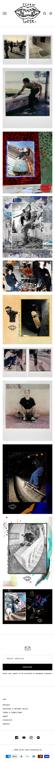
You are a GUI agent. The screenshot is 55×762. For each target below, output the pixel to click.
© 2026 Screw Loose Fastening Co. (27, 750)
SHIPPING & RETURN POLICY (15, 709)
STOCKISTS (7, 720)
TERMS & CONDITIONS (12, 712)
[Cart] (51, 13)
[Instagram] (31, 737)
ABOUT (5, 716)
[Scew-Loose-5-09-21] (27, 376)
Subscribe (27, 667)
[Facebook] (17, 737)
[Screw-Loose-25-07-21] (27, 440)
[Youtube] (24, 737)
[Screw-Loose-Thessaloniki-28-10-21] (27, 64)
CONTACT (6, 724)
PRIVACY (6, 705)
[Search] (45, 13)
